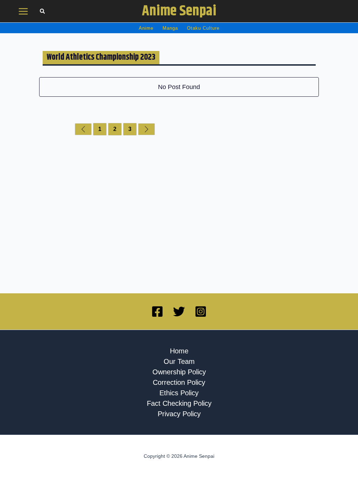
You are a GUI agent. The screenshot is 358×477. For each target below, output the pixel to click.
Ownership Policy (179, 372)
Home (179, 351)
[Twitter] (179, 311)
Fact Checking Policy (179, 403)
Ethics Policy (179, 393)
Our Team (179, 361)
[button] (42, 12)
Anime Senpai (179, 11)
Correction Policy (179, 382)
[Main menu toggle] (23, 11)
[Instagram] (201, 311)
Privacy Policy (179, 414)
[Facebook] (157, 311)
